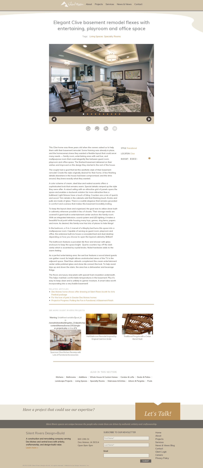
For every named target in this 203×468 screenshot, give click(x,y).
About (89, 4)
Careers (159, 455)
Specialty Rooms (112, 36)
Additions (83, 377)
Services (110, 4)
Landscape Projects (63, 381)
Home (158, 432)
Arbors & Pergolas (136, 381)
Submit (145, 461)
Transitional (132, 148)
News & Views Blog (165, 445)
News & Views (124, 4)
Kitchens (59, 377)
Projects (99, 4)
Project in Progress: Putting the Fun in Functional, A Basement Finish (82, 300)
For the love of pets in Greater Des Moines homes (74, 297)
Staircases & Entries (116, 381)
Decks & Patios (143, 377)
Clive (132, 153)
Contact (138, 4)
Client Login (161, 451)
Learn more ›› (32, 447)
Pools (149, 381)
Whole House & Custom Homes (104, 377)
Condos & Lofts (127, 377)
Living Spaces (96, 36)
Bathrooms (71, 377)
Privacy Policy (162, 458)
